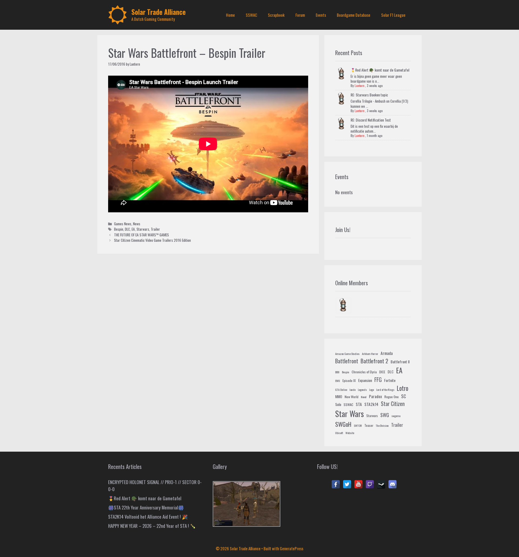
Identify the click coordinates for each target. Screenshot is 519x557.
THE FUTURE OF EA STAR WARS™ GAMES (141, 234)
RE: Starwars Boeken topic (369, 95)
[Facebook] (335, 484)
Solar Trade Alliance (158, 12)
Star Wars (349, 413)
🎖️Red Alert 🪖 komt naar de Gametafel (380, 70)
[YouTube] (358, 484)
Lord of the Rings (385, 389)
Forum (300, 15)
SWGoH (343, 424)
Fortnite (389, 380)
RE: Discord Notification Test (371, 120)
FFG (378, 379)
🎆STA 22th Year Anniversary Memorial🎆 (146, 507)
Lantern (359, 85)
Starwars (143, 229)
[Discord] (392, 484)
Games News (122, 223)
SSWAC (251, 15)
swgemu (396, 416)
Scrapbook (276, 15)
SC (403, 396)
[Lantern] (343, 306)
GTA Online (341, 389)
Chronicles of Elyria (364, 372)
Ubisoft (339, 433)
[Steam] (381, 484)
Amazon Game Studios (347, 353)
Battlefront (346, 361)
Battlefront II (400, 361)
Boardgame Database (353, 15)
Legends (362, 389)
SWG (384, 414)
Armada (387, 353)
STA (359, 404)
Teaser (368, 425)
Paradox (375, 396)
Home (230, 15)
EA (133, 229)
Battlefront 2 (374, 361)
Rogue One (391, 396)
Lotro (402, 388)
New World (351, 396)
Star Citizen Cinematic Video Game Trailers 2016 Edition (152, 240)
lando (352, 389)
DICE (382, 372)
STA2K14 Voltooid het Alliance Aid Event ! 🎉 (148, 516)
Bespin (118, 229)
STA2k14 (371, 404)
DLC (127, 229)
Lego (371, 389)
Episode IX (349, 380)
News (136, 223)
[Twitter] (347, 484)
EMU (337, 380)
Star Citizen (393, 404)
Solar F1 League (393, 15)
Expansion (365, 380)
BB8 (337, 372)
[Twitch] (369, 484)
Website (349, 433)
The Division (382, 425)
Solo (338, 404)
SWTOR (358, 425)
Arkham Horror (370, 353)
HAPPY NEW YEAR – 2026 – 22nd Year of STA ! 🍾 (152, 525)
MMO (338, 396)
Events (321, 15)
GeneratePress (291, 548)
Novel (364, 397)
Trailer (155, 229)
